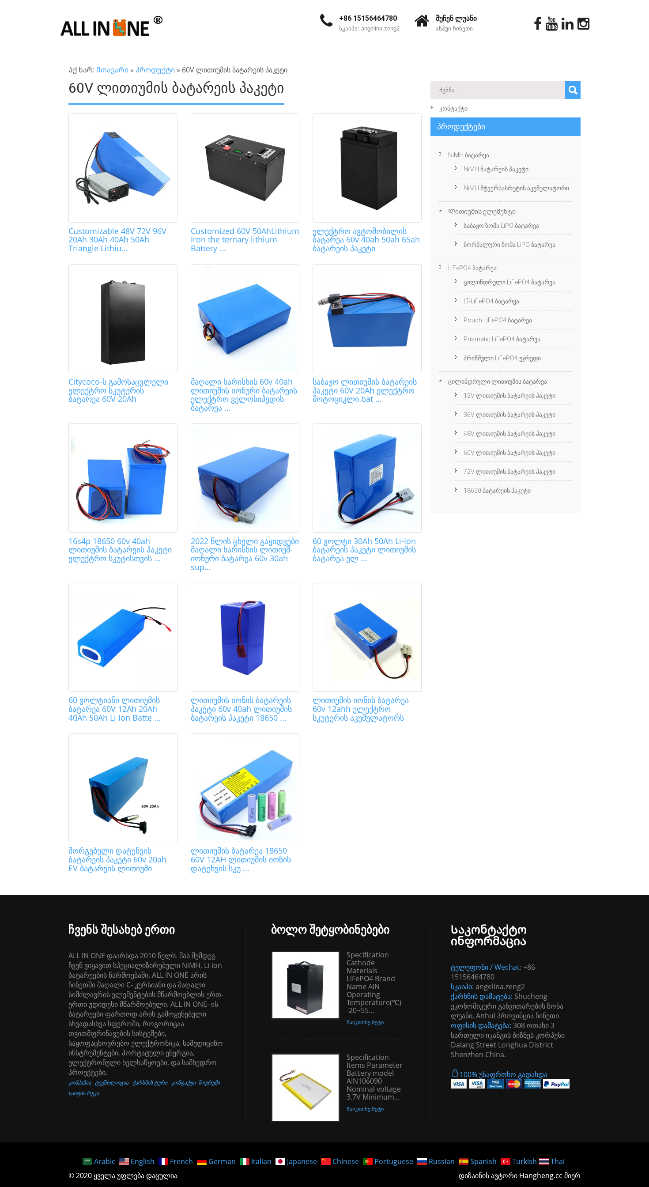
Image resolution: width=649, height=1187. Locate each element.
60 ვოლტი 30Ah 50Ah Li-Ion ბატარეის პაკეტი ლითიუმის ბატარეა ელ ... (364, 550)
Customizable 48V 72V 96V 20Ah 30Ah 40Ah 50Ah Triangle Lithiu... (117, 240)
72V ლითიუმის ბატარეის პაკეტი (509, 471)
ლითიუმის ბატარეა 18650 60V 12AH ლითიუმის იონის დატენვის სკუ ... (241, 859)
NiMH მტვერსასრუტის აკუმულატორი (516, 188)
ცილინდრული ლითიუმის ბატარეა (497, 381)
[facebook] (538, 24)
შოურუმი (209, 1082)
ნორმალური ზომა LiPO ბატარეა (509, 244)
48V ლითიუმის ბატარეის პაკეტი (509, 433)
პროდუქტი (155, 70)
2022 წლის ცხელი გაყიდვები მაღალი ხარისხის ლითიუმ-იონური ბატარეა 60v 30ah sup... (245, 554)
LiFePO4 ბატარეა (472, 268)
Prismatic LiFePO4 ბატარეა (502, 339)
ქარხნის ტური (149, 1082)
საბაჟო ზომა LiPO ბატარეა (501, 225)
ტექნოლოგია (111, 1082)
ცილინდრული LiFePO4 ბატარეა (509, 282)
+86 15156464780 (368, 18)
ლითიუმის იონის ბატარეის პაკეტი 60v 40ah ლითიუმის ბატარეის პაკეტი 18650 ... (241, 709)
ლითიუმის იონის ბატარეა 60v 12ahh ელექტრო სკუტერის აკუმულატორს (361, 709)
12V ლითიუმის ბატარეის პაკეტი (509, 395)
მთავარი (112, 70)
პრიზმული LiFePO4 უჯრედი (502, 358)
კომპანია (79, 1082)
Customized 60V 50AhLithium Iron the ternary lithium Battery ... (245, 240)
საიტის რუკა (83, 1093)
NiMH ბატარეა (468, 155)
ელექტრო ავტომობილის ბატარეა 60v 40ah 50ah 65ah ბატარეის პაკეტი (366, 240)
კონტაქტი (453, 108)
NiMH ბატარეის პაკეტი (496, 169)
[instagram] (583, 24)
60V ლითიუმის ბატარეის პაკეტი (509, 452)
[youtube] (552, 24)
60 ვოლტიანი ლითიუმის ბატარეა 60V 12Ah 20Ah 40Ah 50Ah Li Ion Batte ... (114, 709)
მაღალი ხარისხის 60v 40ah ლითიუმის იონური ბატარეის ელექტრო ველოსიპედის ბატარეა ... (244, 394)
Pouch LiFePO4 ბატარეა (498, 320)
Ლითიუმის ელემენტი (482, 211)
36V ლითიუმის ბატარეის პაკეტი (509, 414)
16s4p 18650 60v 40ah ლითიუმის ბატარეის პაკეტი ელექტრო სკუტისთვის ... (120, 550)
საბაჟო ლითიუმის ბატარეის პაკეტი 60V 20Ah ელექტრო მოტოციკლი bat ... (365, 390)
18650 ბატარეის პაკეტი (497, 490)
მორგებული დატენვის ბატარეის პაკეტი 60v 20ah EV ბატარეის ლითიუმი (117, 859)
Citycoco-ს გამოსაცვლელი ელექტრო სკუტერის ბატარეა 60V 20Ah (118, 390)
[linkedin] (568, 24)
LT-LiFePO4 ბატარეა (491, 301)
